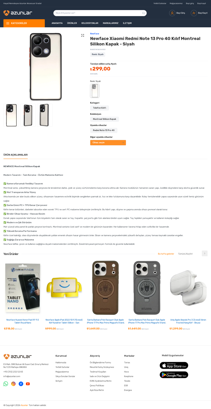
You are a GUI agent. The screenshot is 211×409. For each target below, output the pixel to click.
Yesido (127, 381)
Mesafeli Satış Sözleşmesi (102, 367)
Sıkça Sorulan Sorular (65, 376)
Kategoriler (19, 23)
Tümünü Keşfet (185, 254)
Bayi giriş (190, 3)
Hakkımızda (61, 362)
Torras (127, 362)
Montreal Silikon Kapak (104, 119)
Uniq (126, 367)
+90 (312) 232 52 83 (13, 372)
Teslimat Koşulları (98, 372)
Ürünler (72, 23)
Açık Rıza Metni (97, 390)
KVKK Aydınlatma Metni (100, 381)
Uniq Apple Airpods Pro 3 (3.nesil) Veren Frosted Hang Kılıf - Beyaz (188, 321)
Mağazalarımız (176, 3)
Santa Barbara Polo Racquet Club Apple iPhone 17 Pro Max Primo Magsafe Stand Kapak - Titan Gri (146, 321)
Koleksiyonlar (90, 23)
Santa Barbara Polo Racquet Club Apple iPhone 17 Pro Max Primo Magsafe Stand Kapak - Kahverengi (105, 321)
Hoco (126, 372)
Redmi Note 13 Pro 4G (104, 130)
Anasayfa (57, 23)
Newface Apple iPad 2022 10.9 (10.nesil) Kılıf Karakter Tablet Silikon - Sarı (64, 321)
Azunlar (24, 405)
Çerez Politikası (97, 385)
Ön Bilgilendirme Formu (100, 362)
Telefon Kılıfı (99, 108)
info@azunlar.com (11, 376)
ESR (126, 385)
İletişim (127, 23)
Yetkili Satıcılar (159, 3)
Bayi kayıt (201, 3)
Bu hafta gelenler (166, 254)
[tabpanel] (105, 205)
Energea (128, 390)
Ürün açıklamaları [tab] (15, 154)
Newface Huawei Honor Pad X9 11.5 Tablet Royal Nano (22, 321)
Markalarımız (110, 23)
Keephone (128, 376)
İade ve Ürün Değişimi (100, 376)
